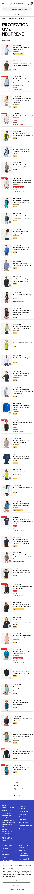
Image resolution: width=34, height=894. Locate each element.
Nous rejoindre (24, 829)
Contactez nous (24, 811)
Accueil (4, 18)
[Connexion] (27, 3)
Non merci (16, 885)
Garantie (5, 849)
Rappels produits (7, 861)
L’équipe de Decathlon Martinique (22, 817)
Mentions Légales (24, 859)
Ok (17, 881)
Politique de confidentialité (23, 855)
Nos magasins (23, 822)
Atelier (4, 857)
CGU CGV (22, 850)
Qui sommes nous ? (25, 826)
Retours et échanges (5, 853)
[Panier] (31, 3)
